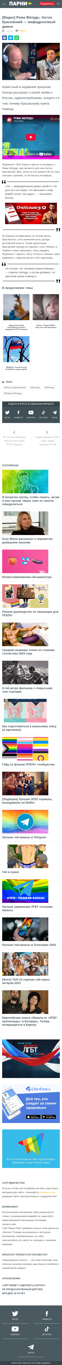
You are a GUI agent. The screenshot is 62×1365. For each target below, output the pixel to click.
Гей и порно (10, 872)
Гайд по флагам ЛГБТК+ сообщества (28, 764)
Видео (22, 30)
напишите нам (47, 1192)
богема (50, 387)
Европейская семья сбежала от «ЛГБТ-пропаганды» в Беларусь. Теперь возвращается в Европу (30, 1021)
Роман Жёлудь (13, 393)
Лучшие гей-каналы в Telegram (24, 837)
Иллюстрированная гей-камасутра (26, 577)
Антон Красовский (15, 387)
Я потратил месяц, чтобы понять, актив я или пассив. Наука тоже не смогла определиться (30, 501)
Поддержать (47, 3)
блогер (36, 387)
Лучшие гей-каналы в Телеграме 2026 (29, 944)
